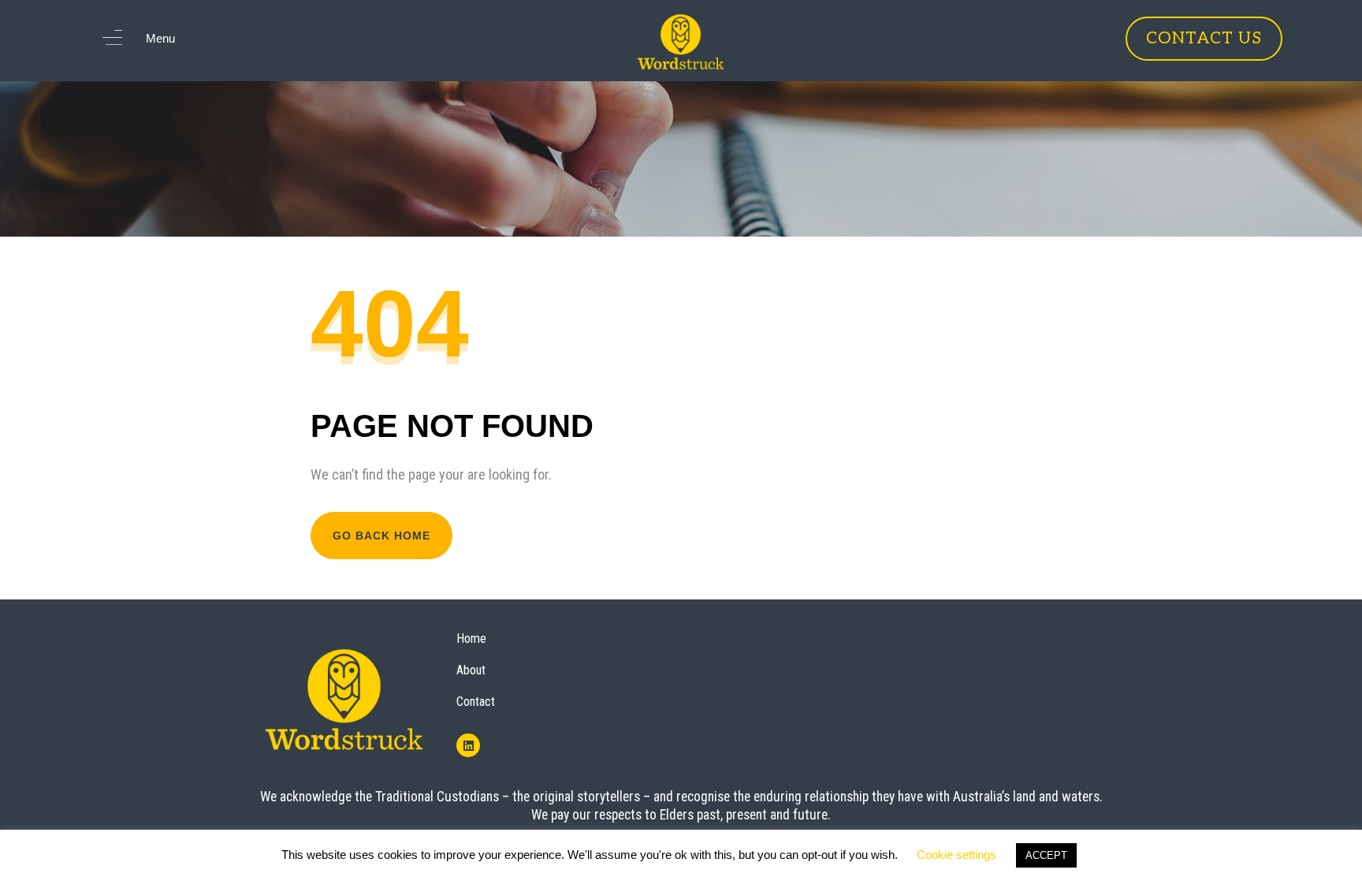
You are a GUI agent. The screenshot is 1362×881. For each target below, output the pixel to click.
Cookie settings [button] (956, 854)
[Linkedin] (468, 745)
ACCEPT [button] (1046, 855)
